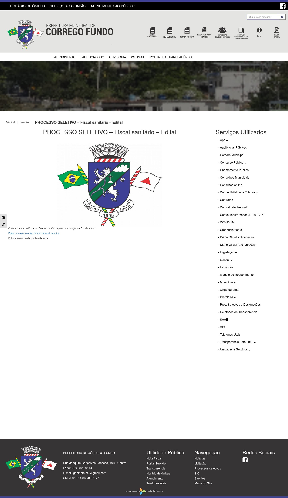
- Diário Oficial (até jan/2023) (237, 244)
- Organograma (228, 289)
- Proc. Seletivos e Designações (239, 304)
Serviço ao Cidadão (68, 6)
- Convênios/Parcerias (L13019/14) (241, 214)
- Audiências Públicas (232, 147)
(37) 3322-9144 (82, 467)
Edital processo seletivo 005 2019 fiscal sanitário (34, 233)
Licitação (200, 463)
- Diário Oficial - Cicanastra (236, 237)
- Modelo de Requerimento (236, 274)
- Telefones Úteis (229, 334)
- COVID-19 (226, 222)
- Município (226, 282)
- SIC (221, 327)
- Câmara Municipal (231, 155)
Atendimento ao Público (113, 6)
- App (222, 140)
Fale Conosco (92, 57)
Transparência (155, 468)
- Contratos (225, 199)
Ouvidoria (117, 57)
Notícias (199, 458)
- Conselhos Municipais (233, 177)
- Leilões (224, 259)
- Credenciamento (230, 229)
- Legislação (226, 252)
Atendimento (65, 57)
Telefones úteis (156, 483)
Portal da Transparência (171, 57)
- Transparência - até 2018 (236, 341)
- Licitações (225, 267)
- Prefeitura (226, 297)
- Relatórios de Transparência (237, 312)
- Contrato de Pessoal (232, 207)
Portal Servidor (156, 463)
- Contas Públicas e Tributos (237, 192)
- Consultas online (230, 185)
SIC (197, 473)
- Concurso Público (231, 162)
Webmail (138, 57)
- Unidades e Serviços (233, 349)
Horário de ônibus (158, 473)
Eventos (199, 478)
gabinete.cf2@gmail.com (89, 472)
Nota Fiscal (154, 458)
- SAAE (223, 319)
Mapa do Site (203, 483)
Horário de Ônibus (27, 6)
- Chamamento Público (233, 170)
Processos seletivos (207, 468)
